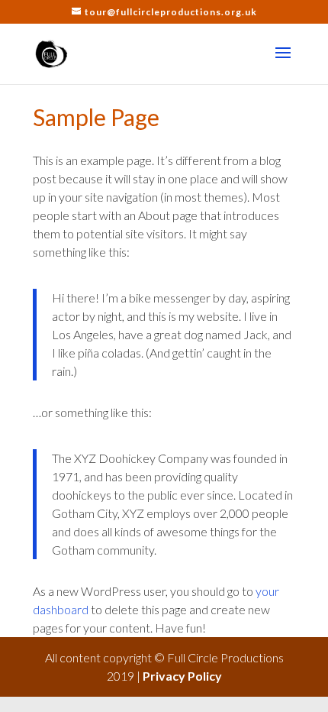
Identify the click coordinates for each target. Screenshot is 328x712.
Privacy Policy (182, 675)
